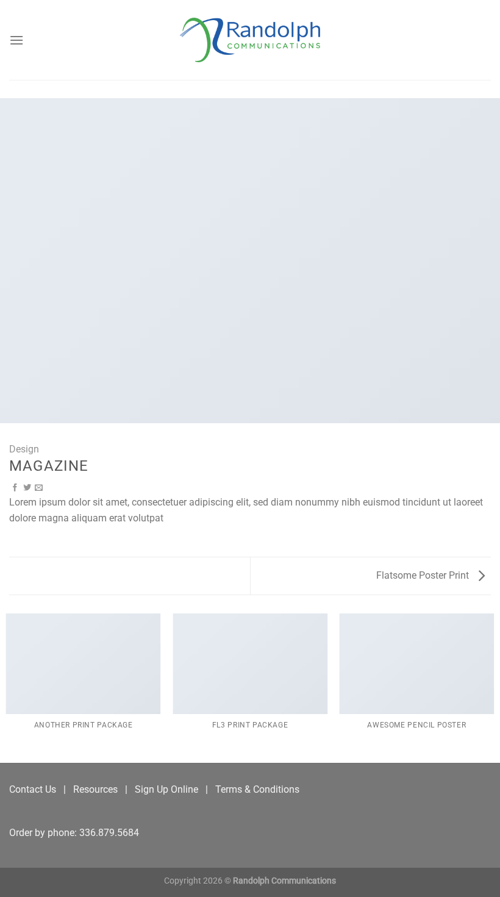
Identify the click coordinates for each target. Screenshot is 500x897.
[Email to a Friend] (39, 488)
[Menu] (16, 40)
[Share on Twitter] (27, 488)
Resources (95, 789)
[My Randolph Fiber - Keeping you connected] (250, 40)
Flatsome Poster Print (423, 575)
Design (24, 449)
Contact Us (32, 789)
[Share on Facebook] (15, 488)
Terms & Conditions (257, 789)
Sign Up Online (166, 789)
